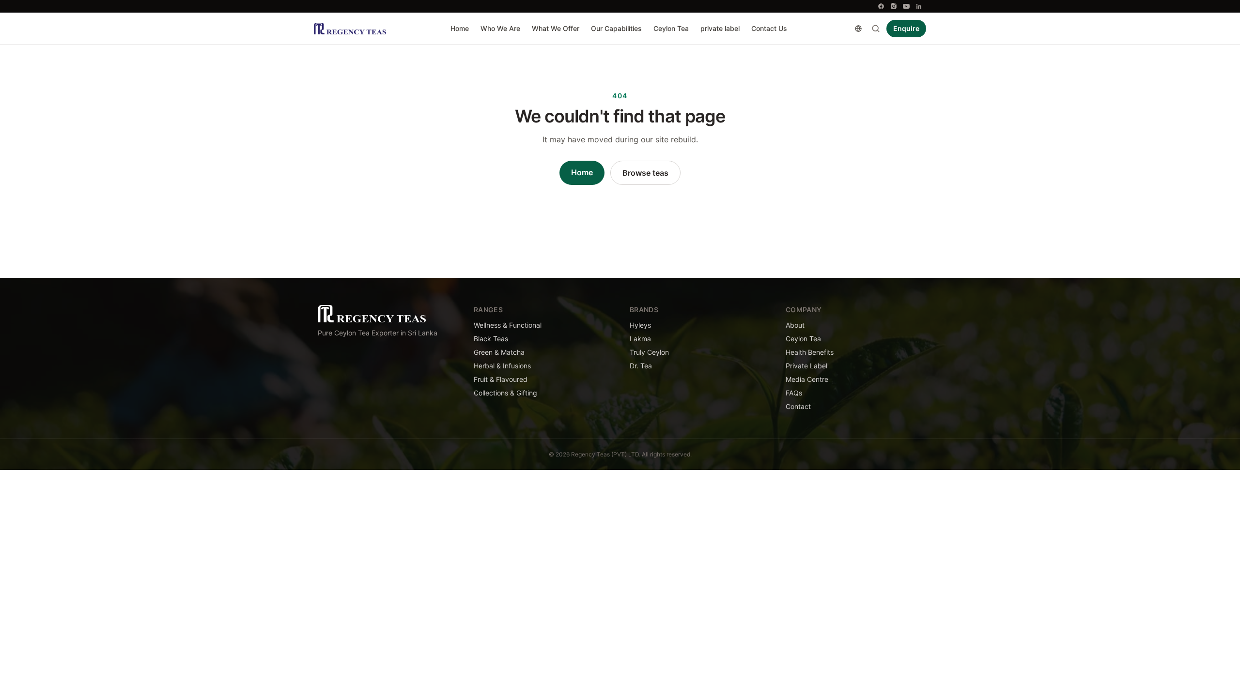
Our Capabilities (616, 28)
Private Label (806, 366)
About (795, 325)
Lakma (640, 338)
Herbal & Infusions (502, 366)
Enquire (906, 28)
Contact (798, 406)
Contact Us (769, 28)
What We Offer (555, 28)
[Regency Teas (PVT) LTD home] (350, 28)
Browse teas (645, 173)
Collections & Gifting (505, 393)
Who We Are (500, 28)
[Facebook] (881, 6)
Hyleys (640, 325)
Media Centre (807, 379)
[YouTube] (906, 6)
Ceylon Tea (671, 28)
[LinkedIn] (918, 6)
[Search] (875, 28)
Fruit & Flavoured (500, 379)
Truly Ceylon (649, 352)
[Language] (858, 28)
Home (459, 28)
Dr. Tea (641, 366)
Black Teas (491, 338)
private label (720, 28)
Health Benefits (810, 352)
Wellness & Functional (508, 325)
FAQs (794, 393)
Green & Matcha (499, 352)
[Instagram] (893, 6)
